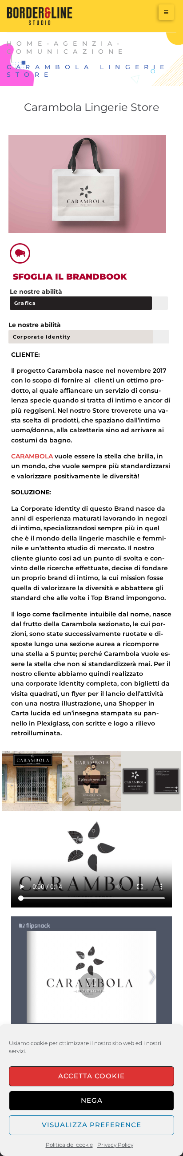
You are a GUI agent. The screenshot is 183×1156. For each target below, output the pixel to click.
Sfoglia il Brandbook (70, 277)
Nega (92, 1100)
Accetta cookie (91, 1076)
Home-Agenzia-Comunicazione (67, 47)
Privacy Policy (115, 1144)
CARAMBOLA (33, 456)
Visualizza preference (91, 1124)
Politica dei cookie (69, 1144)
